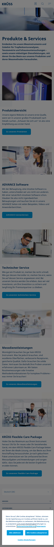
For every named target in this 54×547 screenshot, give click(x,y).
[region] (27, 527)
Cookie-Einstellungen (27, 540)
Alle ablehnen (15, 533)
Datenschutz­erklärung (26, 526)
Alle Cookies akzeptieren (37, 533)
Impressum (41, 526)
